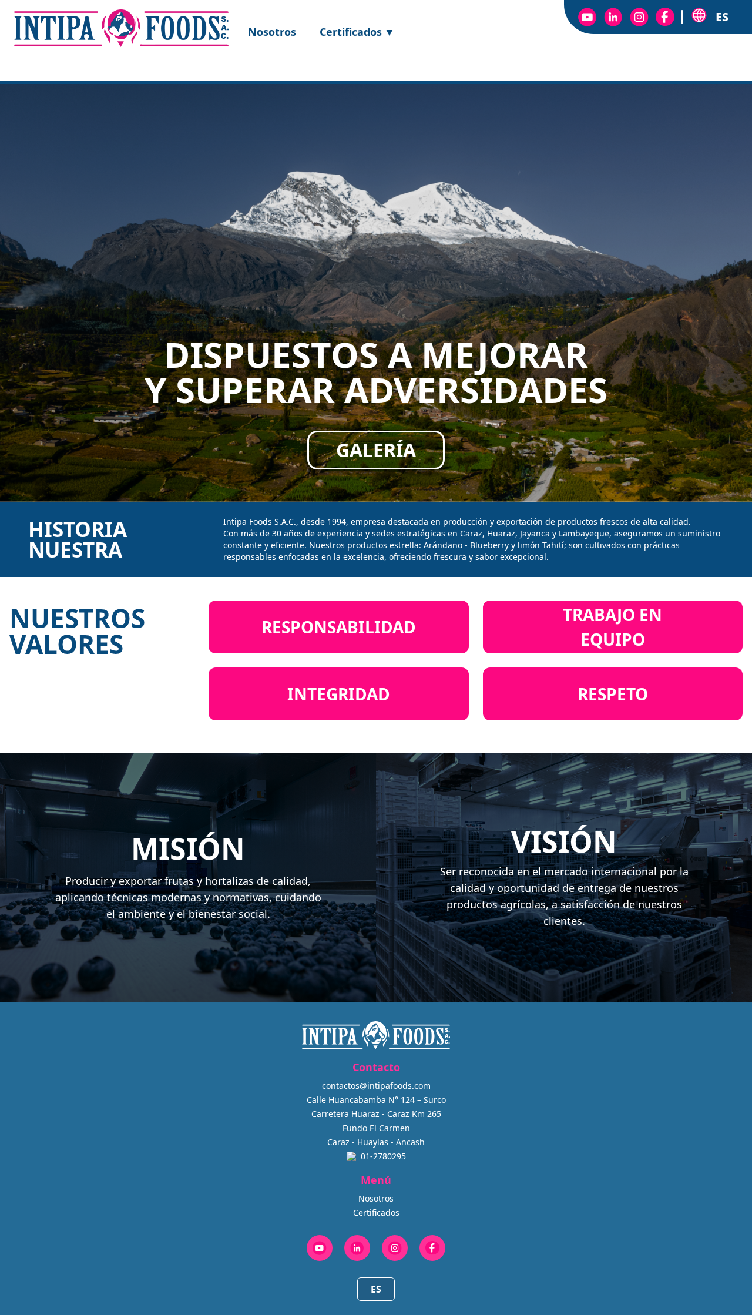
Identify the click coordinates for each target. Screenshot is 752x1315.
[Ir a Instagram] (639, 17)
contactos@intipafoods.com (376, 1085)
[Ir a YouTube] (587, 17)
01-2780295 (383, 1156)
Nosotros (272, 32)
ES (376, 1289)
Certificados (357, 32)
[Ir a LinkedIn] (613, 17)
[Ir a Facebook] (665, 17)
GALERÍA (376, 449)
